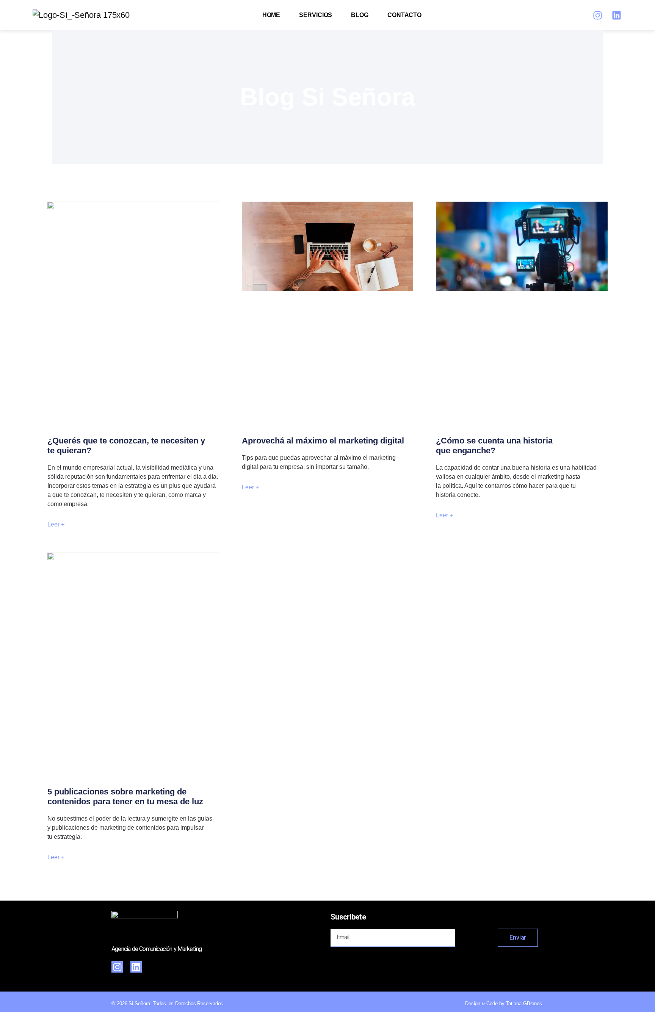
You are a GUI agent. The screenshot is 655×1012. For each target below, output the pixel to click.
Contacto (404, 15)
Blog (359, 15)
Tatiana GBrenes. (525, 1003)
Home (271, 15)
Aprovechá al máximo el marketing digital (323, 440)
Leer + (55, 524)
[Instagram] (597, 15)
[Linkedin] (616, 15)
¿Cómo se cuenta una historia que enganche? (494, 445)
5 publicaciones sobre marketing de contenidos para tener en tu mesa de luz (125, 796)
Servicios (315, 15)
